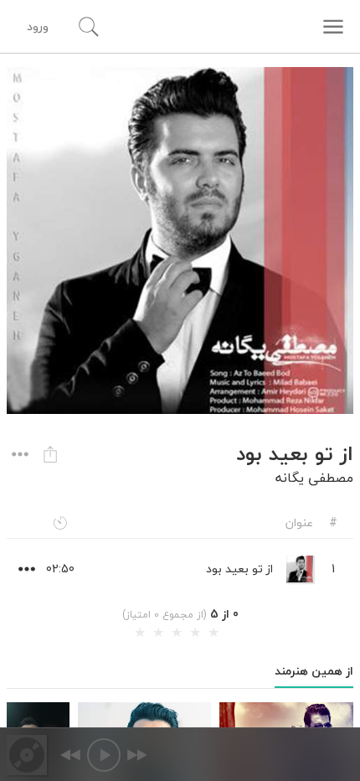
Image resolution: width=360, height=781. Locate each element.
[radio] (140, 633)
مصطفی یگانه (314, 477)
